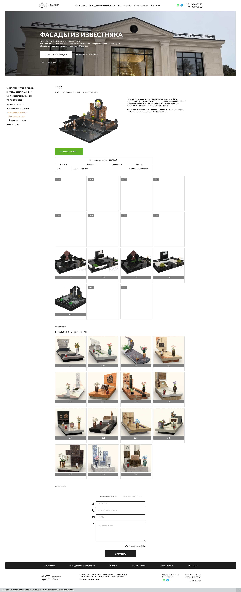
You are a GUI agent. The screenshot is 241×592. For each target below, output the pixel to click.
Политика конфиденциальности (91, 579)
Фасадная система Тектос (18, 108)
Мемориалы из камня (16, 112)
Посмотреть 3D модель (86, 55)
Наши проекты (141, 6)
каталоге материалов (161, 105)
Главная (58, 92)
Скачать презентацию (56, 56)
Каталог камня (13, 124)
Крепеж (113, 565)
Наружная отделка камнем (19, 92)
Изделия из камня (72, 92)
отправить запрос (69, 151)
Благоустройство (14, 100)
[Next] (231, 44)
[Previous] (9, 44)
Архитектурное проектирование (20, 88)
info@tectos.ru (195, 580)
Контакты (155, 6)
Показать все (60, 326)
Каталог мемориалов (17, 120)
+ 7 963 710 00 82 (194, 7)
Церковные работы (15, 104)
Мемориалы (88, 92)
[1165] (87, 144)
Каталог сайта (124, 6)
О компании (81, 6)
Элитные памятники (17, 116)
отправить (120, 554)
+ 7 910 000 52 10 (194, 4)
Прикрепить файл (137, 546)
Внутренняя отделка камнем (19, 96)
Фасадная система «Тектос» (102, 6)
